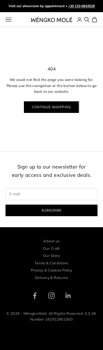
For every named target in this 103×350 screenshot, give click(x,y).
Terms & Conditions (51, 263)
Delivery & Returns (51, 277)
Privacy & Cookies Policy (51, 270)
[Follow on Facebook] (35, 296)
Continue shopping (51, 107)
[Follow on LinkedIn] (68, 296)
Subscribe (51, 210)
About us (51, 241)
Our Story (51, 255)
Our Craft (51, 248)
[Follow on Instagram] (51, 296)
